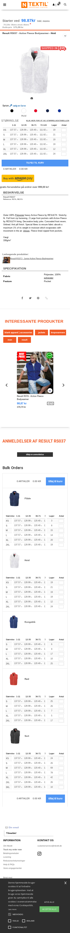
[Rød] (35, 110)
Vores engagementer (12, 868)
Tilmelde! (11, 833)
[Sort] (12, 110)
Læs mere (12, 909)
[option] (35, 70)
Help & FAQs (8, 864)
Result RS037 (9, 197)
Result (6, 33)
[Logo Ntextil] (34, 4)
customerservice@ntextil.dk (49, 846)
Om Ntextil (7, 846)
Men (10, 340)
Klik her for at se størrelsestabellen (47, 120)
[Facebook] (22, 298)
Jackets (41, 332)
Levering (7, 857)
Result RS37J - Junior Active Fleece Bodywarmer (31, 258)
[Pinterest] (38, 298)
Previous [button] (6, 72)
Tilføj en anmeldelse (35, 454)
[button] (54, 4)
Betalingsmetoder (11, 853)
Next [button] (65, 72)
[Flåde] (47, 110)
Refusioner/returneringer (14, 861)
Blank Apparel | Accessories (18, 332)
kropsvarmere (58, 332)
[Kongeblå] (59, 110)
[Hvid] (23, 110)
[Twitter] (30, 298)
